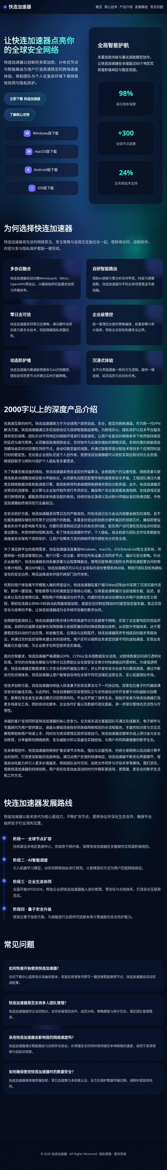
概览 (99, 7)
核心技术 (110, 7)
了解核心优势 (20, 114)
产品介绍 (126, 7)
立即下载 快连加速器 (25, 98)
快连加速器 (59, 1154)
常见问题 (156, 7)
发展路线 (141, 7)
